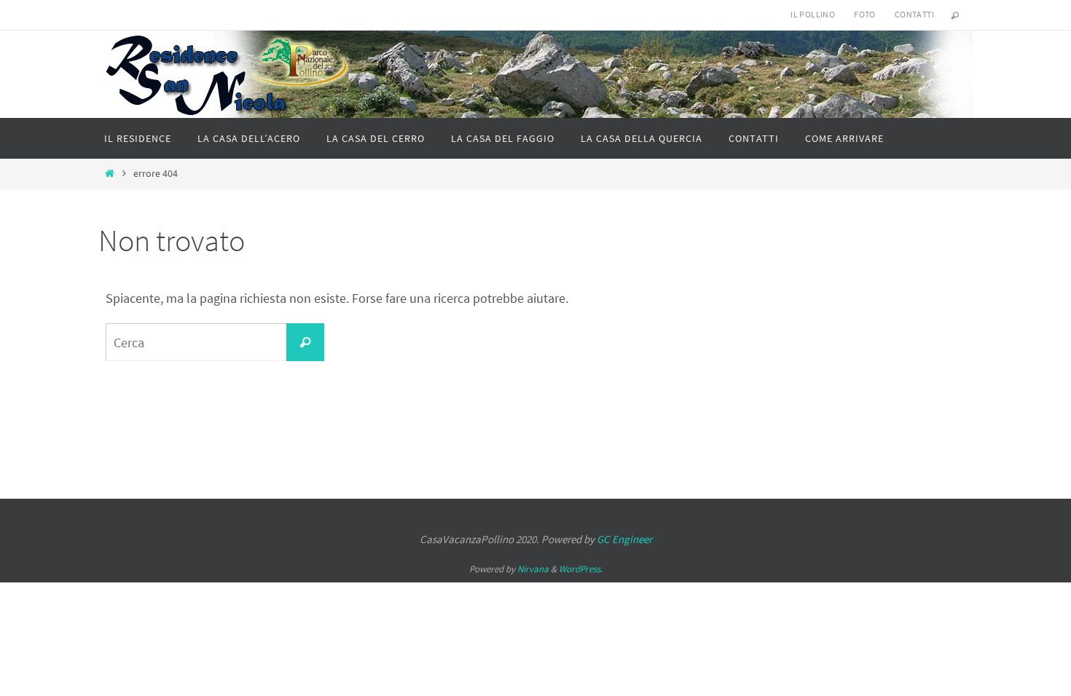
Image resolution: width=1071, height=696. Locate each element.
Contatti (914, 14)
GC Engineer (624, 539)
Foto (865, 14)
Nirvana (533, 569)
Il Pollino (812, 14)
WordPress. (581, 569)
